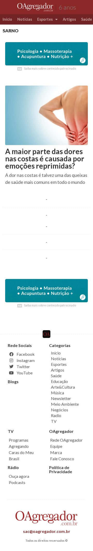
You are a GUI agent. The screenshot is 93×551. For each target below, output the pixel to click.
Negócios (59, 409)
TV (54, 421)
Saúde (56, 375)
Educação (59, 381)
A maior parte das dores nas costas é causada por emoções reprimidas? (44, 158)
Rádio (13, 467)
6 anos (67, 7)
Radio (56, 415)
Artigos (69, 19)
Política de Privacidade (60, 469)
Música (57, 392)
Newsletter (61, 398)
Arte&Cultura (63, 386)
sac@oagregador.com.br (46, 531)
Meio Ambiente (65, 404)
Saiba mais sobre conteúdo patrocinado (50, 68)
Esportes (45, 19)
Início (7, 19)
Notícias (24, 19)
